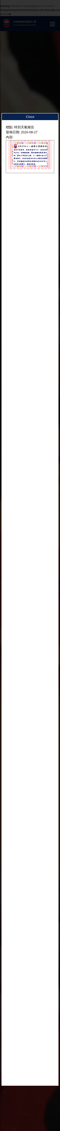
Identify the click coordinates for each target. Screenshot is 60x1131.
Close (30, 116)
